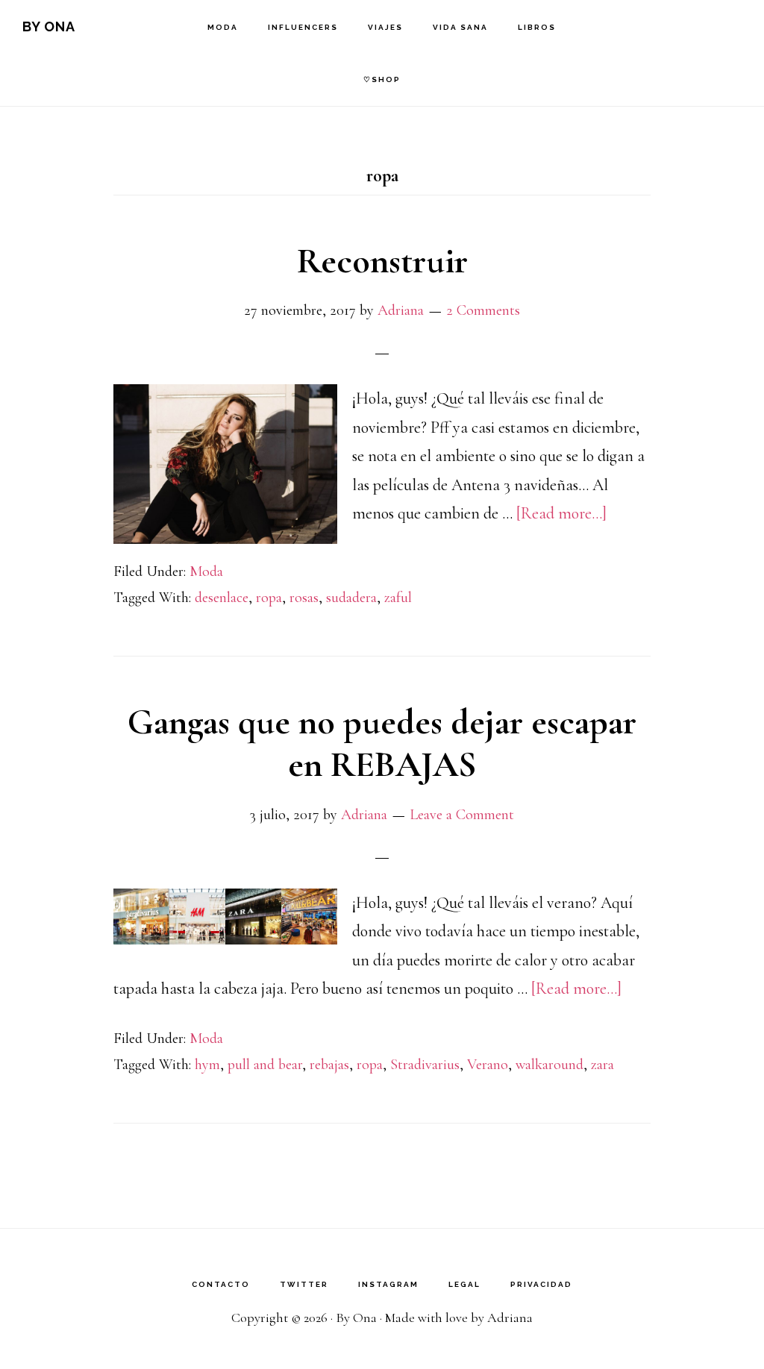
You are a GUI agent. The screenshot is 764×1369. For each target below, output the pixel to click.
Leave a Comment (462, 815)
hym (207, 1065)
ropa (269, 598)
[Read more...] (561, 513)
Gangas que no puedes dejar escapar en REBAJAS (382, 744)
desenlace (221, 598)
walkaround (549, 1065)
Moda (206, 571)
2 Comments (483, 310)
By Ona (48, 26)
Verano (487, 1065)
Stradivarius (425, 1065)
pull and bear (265, 1065)
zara (602, 1065)
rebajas (329, 1065)
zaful (398, 598)
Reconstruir (382, 261)
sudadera (351, 598)
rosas (304, 598)
